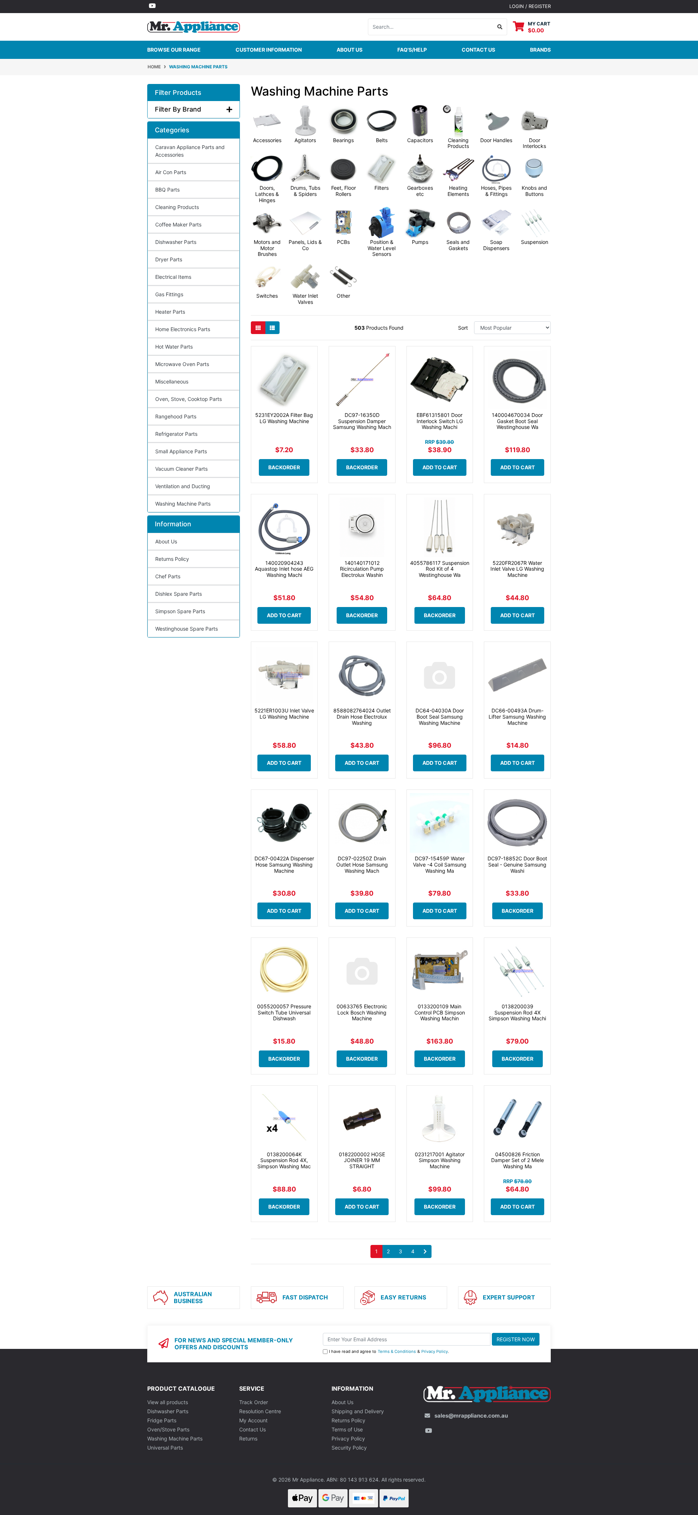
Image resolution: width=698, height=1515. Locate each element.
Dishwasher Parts (175, 242)
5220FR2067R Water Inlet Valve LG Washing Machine (517, 569)
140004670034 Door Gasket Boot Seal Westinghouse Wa (517, 421)
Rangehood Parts (175, 416)
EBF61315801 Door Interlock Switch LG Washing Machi (440, 421)
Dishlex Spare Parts (178, 594)
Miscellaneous (171, 381)
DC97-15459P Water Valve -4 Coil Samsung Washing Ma (439, 864)
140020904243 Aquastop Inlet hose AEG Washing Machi (284, 569)
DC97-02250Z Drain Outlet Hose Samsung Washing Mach (362, 864)
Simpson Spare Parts (180, 611)
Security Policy (349, 1447)
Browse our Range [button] (174, 50)
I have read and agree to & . (389, 1351)
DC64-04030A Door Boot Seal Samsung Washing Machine (440, 716)
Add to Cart (439, 467)
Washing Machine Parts (182, 504)
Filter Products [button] (178, 92)
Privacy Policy (434, 1351)
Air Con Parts (170, 172)
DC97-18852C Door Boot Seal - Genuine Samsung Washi (517, 864)
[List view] (272, 327)
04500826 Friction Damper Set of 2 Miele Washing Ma (517, 1160)
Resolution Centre (260, 1411)
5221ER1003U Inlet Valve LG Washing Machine (284, 713)
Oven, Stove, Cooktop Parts (188, 399)
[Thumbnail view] (258, 327)
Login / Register (530, 6)
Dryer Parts (168, 259)
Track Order (253, 1402)
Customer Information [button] (269, 50)
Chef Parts (167, 576)
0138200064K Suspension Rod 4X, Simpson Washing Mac (284, 1160)
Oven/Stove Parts (168, 1429)
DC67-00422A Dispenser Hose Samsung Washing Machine (284, 864)
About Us (349, 50)
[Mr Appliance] (193, 26)
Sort (463, 328)
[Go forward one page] (425, 1251)
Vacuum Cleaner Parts (181, 469)
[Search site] (500, 27)
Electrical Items (173, 277)
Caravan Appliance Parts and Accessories (190, 151)
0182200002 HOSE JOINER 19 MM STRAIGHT (362, 1160)
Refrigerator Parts (176, 434)
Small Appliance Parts (181, 451)
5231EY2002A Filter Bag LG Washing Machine (284, 418)
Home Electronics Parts (182, 329)
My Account (253, 1420)
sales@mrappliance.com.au (471, 1415)
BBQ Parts (167, 189)
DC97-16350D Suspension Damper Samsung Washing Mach (362, 421)
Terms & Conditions (397, 1351)
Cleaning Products (177, 207)
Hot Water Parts (174, 346)
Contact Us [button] (478, 50)
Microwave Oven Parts (182, 364)
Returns (248, 1438)
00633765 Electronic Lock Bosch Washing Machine (362, 1012)
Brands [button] (540, 50)
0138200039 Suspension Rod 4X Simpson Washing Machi (517, 1012)
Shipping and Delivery (358, 1411)
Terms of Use (347, 1429)
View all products (167, 1402)
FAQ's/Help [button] (412, 50)
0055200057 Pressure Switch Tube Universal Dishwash (284, 1012)
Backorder (284, 467)
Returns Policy (172, 559)
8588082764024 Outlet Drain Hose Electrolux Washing (362, 716)
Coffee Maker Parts (178, 224)
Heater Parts (170, 312)
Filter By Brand (178, 109)
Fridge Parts (161, 1420)
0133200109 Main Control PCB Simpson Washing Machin (439, 1012)
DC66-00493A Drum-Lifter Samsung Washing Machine (517, 716)
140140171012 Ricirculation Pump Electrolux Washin (362, 569)
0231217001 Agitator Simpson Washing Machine (440, 1160)
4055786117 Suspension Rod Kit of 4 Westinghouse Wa (439, 569)
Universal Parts (165, 1447)
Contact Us (252, 1429)
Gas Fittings (169, 294)
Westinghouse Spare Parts (186, 629)
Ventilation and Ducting (182, 486)
